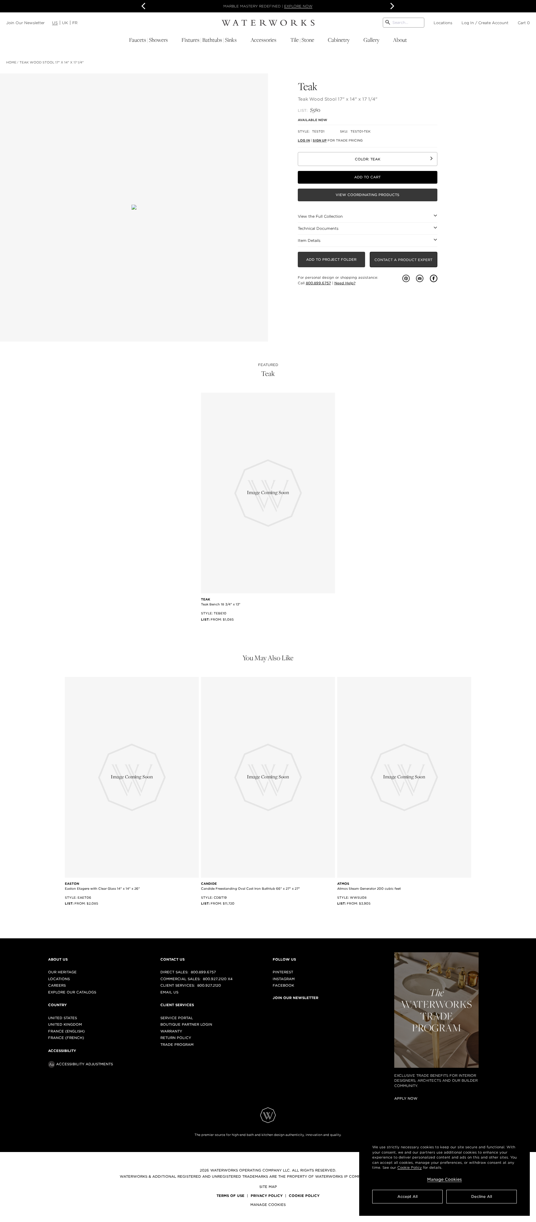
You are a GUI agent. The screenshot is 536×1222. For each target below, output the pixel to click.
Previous (144, 6)
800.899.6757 (318, 283)
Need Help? (344, 283)
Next (391, 6)
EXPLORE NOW (298, 6)
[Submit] (388, 23)
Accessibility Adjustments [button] (84, 1064)
